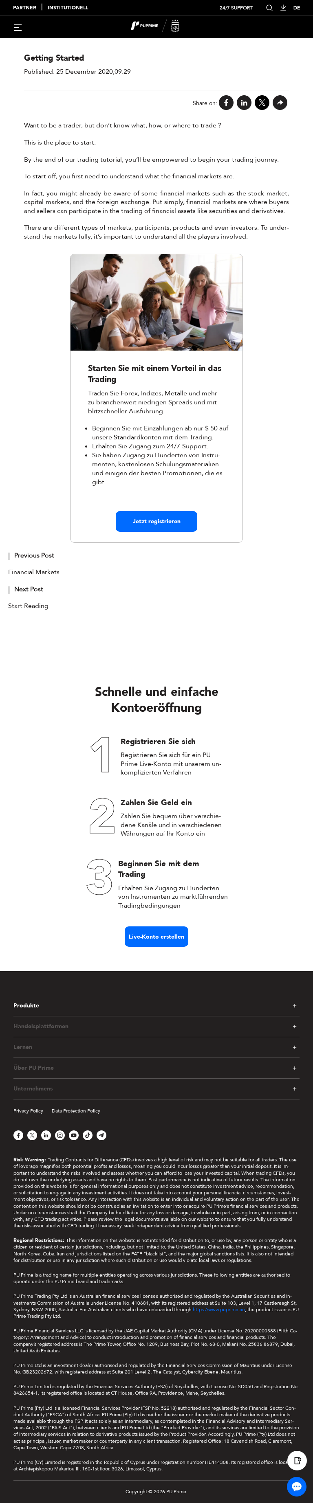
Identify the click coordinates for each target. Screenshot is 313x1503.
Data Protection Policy (76, 1111)
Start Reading (28, 605)
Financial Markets (34, 572)
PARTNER (24, 8)
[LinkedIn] (244, 103)
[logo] (161, 27)
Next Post (28, 589)
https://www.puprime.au (219, 1309)
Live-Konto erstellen (156, 937)
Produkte (26, 1005)
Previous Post (34, 555)
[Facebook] (226, 103)
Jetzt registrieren (157, 521)
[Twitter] (262, 103)
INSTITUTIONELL (68, 8)
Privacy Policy (28, 1111)
